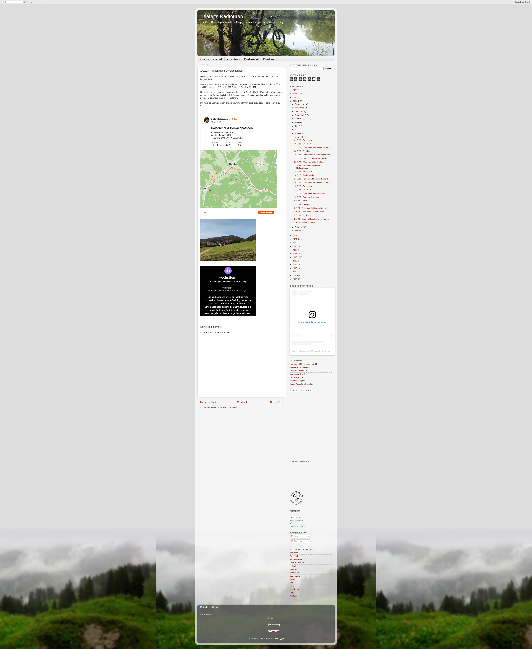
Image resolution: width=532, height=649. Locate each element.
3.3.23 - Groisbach (302, 215)
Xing (291, 593)
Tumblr (293, 583)
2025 (295, 94)
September (300, 115)
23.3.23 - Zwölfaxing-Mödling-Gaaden (311, 158)
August (298, 119)
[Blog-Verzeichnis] (273, 632)
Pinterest (293, 569)
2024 (295, 97)
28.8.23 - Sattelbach (303, 151)
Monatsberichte (296, 374)
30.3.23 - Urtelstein (302, 144)
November (300, 108)
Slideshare (294, 573)
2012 (295, 272)
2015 (295, 261)
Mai (297, 130)
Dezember (300, 104)
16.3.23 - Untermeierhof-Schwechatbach (312, 182)
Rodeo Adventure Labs (300, 384)
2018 (295, 250)
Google (271, 618)
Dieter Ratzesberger (301, 351)
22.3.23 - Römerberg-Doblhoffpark (309, 162)
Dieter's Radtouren (222, 16)
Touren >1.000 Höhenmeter (302, 364)
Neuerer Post (208, 402)
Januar (298, 231)
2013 (295, 268)
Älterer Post (276, 402)
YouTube (293, 596)
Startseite (204, 59)
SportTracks (295, 576)
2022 (295, 235)
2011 (295, 276)
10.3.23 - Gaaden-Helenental (307, 197)
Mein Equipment (251, 59)
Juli (296, 122)
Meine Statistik (233, 59)
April (297, 133)
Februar (298, 227)
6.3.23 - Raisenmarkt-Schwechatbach (310, 208)
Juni (297, 126)
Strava (292, 579)
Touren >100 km (297, 371)
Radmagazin (295, 381)
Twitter (292, 586)
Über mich (217, 59)
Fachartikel (294, 377)
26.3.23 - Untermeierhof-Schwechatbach (312, 155)
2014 (295, 265)
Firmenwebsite (296, 559)
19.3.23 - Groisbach (303, 171)
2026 (295, 90)
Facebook (294, 556)
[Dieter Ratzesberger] (291, 524)
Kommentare (299, 541)
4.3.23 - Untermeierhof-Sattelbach (309, 212)
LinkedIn (293, 566)
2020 (295, 243)
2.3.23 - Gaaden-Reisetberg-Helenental (311, 219)
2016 (295, 257)
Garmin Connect (297, 563)
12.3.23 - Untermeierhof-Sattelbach (309, 193)
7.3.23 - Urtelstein (302, 204)
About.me (294, 553)
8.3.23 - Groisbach (302, 201)
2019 (295, 246)
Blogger (280, 639)
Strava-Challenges (298, 367)
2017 (295, 254)
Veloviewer (294, 589)
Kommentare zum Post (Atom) (224, 408)
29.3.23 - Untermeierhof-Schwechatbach (312, 147)
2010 (295, 279)
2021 (295, 239)
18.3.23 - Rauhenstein (304, 175)
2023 (295, 101)
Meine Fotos (268, 59)
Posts (295, 536)
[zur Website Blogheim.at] (209, 607)
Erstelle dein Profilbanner (298, 526)
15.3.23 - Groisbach (303, 186)
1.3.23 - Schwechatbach (304, 223)
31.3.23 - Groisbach (303, 140)
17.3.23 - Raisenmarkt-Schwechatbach (311, 179)
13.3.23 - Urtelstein (302, 190)
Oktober (298, 112)
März (297, 137)
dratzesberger (319, 351)
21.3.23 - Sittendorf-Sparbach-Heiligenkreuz (307, 167)
